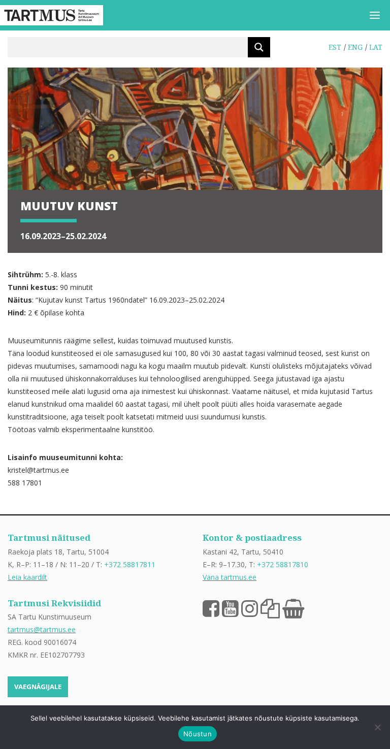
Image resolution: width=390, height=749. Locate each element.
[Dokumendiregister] (270, 608)
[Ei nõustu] (377, 727)
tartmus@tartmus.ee (42, 629)
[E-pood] (293, 608)
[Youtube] (230, 608)
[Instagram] (249, 608)
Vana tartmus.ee (229, 577)
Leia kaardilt (27, 577)
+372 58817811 (129, 564)
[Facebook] (211, 608)
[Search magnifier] (259, 47)
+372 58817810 (282, 564)
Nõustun (197, 734)
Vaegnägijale (37, 686)
